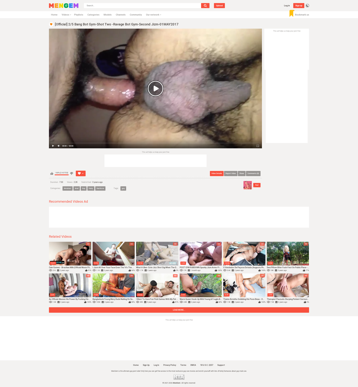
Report (231, 173)
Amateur (67, 188)
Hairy (91, 188)
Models (108, 14)
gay (123, 188)
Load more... (179, 310)
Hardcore (100, 188)
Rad (256, 185)
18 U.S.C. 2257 (206, 365)
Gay (83, 188)
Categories (93, 14)
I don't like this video (71, 173)
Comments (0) (253, 173)
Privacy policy (169, 365)
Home (54, 14)
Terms (183, 365)
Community (136, 14)
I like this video (51, 173)
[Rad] (247, 185)
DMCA (193, 365)
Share (241, 173)
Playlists (78, 14)
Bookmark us (302, 14)
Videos (65, 14)
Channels (121, 14)
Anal (76, 188)
